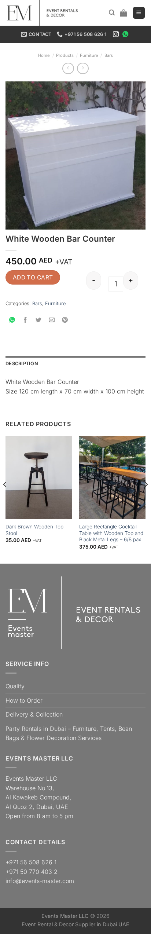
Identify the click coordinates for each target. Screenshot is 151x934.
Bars (108, 55)
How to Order (24, 700)
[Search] (112, 13)
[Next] (146, 499)
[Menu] (139, 13)
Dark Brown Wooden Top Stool (34, 530)
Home (44, 55)
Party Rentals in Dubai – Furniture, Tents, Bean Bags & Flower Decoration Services (68, 733)
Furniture (89, 55)
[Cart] (123, 13)
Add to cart (33, 277)
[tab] (75, 363)
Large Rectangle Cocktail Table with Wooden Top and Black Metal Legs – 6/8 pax (111, 533)
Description (21, 363)
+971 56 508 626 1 (30, 862)
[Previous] (5, 499)
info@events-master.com (39, 880)
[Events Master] (45, 13)
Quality (15, 686)
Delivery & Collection (34, 714)
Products (65, 55)
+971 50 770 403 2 (31, 871)
